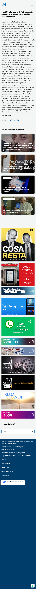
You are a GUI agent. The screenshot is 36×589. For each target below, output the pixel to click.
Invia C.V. (4, 460)
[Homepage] (3, 4)
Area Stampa (5, 463)
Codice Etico (5, 475)
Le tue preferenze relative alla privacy (14, 481)
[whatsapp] (18, 120)
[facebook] (11, 120)
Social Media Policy (7, 471)
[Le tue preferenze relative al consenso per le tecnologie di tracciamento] (33, 586)
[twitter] (14, 120)
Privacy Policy (5, 467)
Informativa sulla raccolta (7, 484)
